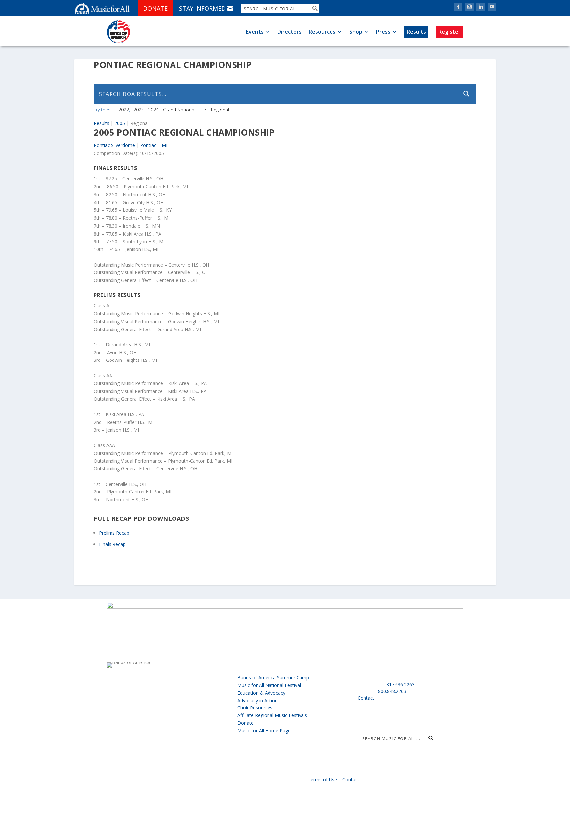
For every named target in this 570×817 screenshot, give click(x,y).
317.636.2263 (400, 684)
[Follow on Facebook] (458, 7)
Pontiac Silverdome (114, 145)
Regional (220, 110)
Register (449, 31)
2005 (119, 123)
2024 (153, 110)
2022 (123, 110)
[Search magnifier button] (314, 8)
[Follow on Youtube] (492, 7)
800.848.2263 (392, 691)
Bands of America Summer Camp (273, 678)
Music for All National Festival (269, 685)
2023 (138, 110)
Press (383, 31)
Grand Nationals (180, 110)
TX (204, 110)
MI (164, 145)
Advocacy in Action (258, 700)
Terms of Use (322, 779)
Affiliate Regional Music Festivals (272, 715)
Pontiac (148, 145)
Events (255, 31)
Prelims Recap (114, 533)
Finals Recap (112, 544)
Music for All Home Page (264, 730)
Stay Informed (202, 8)
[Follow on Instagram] (469, 7)
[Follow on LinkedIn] (480, 7)
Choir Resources (255, 708)
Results (416, 31)
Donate (155, 8)
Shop (355, 31)
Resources (322, 31)
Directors (289, 31)
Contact (366, 698)
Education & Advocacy (261, 693)
